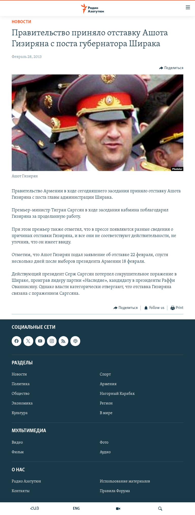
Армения (108, 384)
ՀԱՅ (34, 509)
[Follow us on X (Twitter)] (28, 341)
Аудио (105, 452)
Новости (21, 22)
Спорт (105, 374)
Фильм (18, 452)
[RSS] (63, 341)
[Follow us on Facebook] (16, 341)
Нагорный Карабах (117, 394)
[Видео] (118, 508)
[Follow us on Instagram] (52, 341)
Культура (20, 413)
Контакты (20, 491)
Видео (17, 443)
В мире (106, 413)
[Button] (171, 68)
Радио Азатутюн (26, 481)
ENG (76, 509)
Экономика (22, 403)
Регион (106, 403)
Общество (20, 394)
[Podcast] (75, 341)
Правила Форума (115, 491)
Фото (104, 443)
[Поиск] (160, 508)
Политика (21, 384)
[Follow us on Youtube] (40, 341)
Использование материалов (125, 481)
